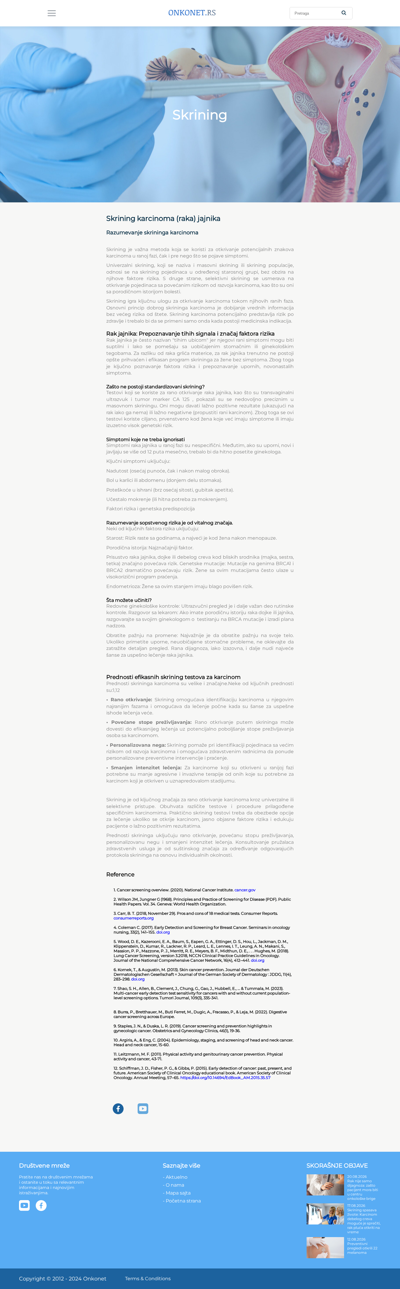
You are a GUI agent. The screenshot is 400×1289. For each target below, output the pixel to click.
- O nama (173, 1185)
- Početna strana (182, 1201)
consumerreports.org (134, 918)
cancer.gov (245, 889)
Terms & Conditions (148, 1278)
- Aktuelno (175, 1177)
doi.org (163, 932)
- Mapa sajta (177, 1193)
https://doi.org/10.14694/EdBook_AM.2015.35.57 (225, 1077)
